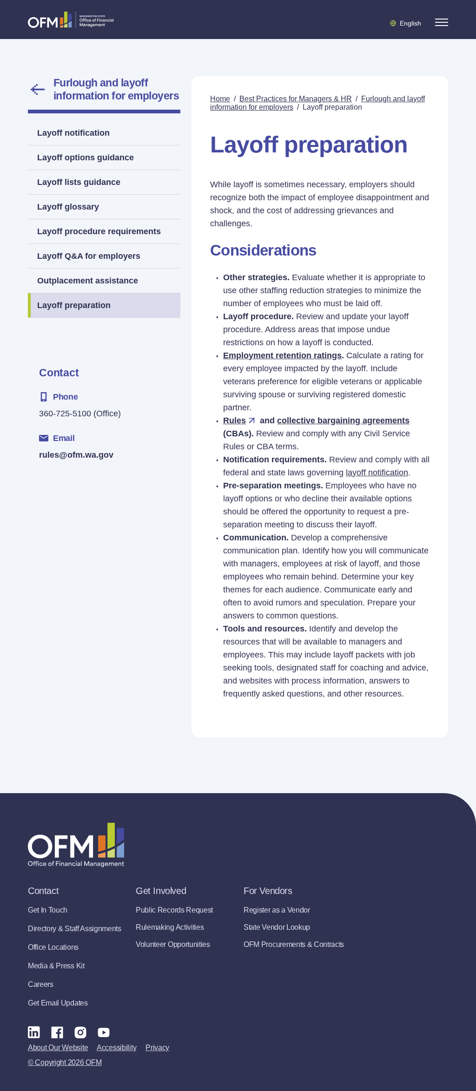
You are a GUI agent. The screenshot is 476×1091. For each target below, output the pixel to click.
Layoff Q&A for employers (88, 256)
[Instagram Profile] (80, 1031)
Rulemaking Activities (170, 927)
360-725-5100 (65, 413)
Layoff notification (73, 133)
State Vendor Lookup (277, 927)
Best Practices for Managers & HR (295, 99)
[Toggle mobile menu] (441, 22)
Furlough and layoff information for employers (116, 89)
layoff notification (377, 472)
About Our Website (58, 1048)
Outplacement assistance (87, 280)
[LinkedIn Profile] (34, 1032)
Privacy (157, 1048)
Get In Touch (47, 910)
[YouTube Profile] (104, 1031)
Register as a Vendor (277, 910)
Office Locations (53, 947)
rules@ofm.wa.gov (76, 455)
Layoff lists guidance (78, 182)
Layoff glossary (68, 206)
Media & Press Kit (56, 966)
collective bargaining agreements (343, 420)
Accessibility (116, 1048)
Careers (40, 984)
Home (220, 99)
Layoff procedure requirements (99, 231)
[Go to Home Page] (70, 19)
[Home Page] (76, 845)
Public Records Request (174, 910)
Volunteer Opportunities (173, 944)
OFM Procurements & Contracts (294, 944)
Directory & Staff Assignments (74, 929)
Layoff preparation (74, 305)
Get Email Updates (58, 1003)
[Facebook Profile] (57, 1031)
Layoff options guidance (85, 157)
